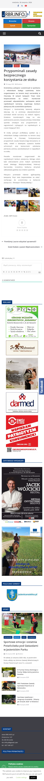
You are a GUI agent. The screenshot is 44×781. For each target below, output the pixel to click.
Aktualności (8, 66)
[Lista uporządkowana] (14, 272)
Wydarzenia (25, 66)
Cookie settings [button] (21, 777)
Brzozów (12, 21)
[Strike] (11, 272)
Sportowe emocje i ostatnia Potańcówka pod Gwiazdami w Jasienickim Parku (21, 645)
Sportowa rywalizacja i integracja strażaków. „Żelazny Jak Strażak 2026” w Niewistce (28, 699)
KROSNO (17, 66)
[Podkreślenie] (9, 272)
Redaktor (19, 84)
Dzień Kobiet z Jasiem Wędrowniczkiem (24, 247)
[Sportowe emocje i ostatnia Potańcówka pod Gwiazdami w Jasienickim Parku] (22, 623)
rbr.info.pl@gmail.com (10, 742)
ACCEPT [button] (33, 777)
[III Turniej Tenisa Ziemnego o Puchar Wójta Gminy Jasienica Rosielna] (9, 673)
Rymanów (31, 25)
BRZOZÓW (17, 637)
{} (27, 272)
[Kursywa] (6, 272)
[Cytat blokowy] (19, 272)
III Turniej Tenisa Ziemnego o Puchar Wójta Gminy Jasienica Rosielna (28, 672)
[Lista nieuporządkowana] (16, 272)
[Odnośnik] (24, 272)
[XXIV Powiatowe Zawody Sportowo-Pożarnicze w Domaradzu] (9, 687)
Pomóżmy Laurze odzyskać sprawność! (20, 241)
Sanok (12, 25)
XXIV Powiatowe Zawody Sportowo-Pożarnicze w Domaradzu (25, 685)
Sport (24, 637)
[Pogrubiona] (3, 272)
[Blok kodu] (21, 272)
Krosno (31, 21)
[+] (29, 272)
